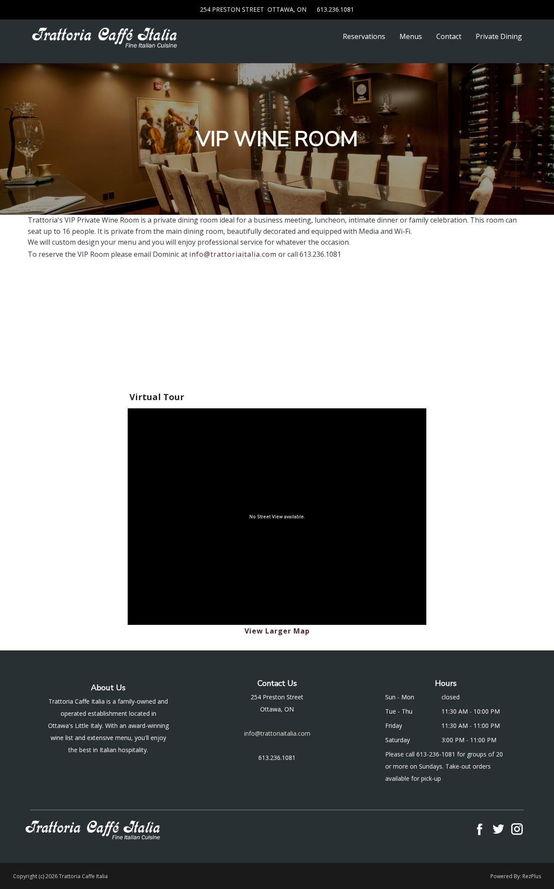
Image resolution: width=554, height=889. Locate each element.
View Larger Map (277, 631)
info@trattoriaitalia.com (233, 254)
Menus (410, 36)
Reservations (364, 36)
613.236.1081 (334, 9)
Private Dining (499, 36)
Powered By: (506, 876)
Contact (448, 36)
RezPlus (531, 876)
